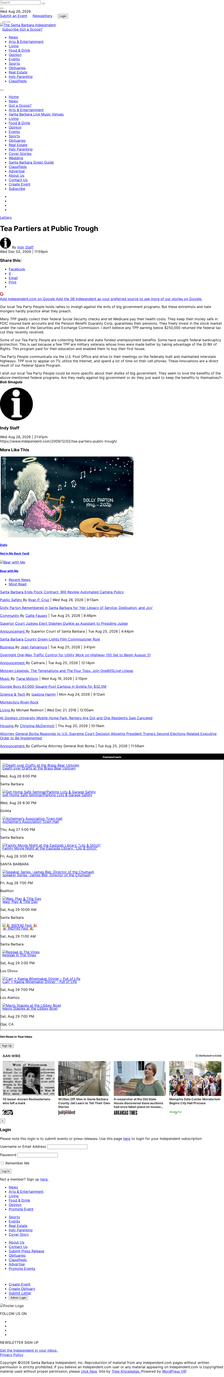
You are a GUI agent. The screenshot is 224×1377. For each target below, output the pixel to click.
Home (14, 96)
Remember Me (16, 1163)
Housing (7, 726)
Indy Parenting (21, 76)
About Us (16, 175)
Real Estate (18, 72)
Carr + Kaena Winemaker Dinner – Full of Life (39, 982)
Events (14, 59)
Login (63, 16)
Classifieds (18, 81)
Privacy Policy (11, 1355)
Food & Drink (19, 50)
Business (7, 647)
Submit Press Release (26, 1251)
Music (5, 678)
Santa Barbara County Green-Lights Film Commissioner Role (50, 639)
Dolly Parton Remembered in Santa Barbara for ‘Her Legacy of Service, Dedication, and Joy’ (76, 607)
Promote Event (21, 1209)
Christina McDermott (37, 726)
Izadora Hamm (44, 694)
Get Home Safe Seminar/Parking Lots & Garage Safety (47, 795)
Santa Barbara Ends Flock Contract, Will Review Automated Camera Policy (62, 592)
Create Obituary (22, 1288)
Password (8, 1155)
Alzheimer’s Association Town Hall (30, 821)
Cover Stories (20, 153)
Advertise (17, 171)
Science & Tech (13, 694)
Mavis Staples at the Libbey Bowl (30, 1008)
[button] (28, 1088)
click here (89, 1371)
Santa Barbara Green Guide (31, 162)
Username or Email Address (23, 1146)
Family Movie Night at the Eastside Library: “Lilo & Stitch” (49, 848)
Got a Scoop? (31, 29)
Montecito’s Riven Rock (19, 702)
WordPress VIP (174, 1371)
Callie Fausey (36, 615)
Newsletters (42, 16)
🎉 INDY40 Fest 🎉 (18, 928)
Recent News (19, 579)
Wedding (16, 158)
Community (10, 615)
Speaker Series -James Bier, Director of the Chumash (46, 875)
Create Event (19, 184)
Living (14, 46)
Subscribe (11, 29)
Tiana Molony (27, 678)
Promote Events (22, 1268)
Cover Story (19, 1234)
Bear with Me (9, 571)
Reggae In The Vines (19, 955)
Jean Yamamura (34, 647)
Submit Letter (20, 1293)
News (13, 37)
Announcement (13, 631)
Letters (6, 217)
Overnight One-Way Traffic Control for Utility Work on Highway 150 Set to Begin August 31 (75, 655)
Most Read (17, 584)
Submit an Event (13, 16)
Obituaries (17, 68)
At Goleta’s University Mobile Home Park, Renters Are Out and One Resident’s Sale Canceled (76, 718)
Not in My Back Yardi (14, 553)
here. (44, 1179)
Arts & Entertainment (26, 41)
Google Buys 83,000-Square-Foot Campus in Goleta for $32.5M (53, 686)
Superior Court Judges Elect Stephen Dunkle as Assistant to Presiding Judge (64, 623)
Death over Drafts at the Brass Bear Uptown (39, 768)
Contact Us (18, 180)
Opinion (15, 54)
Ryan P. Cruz (38, 600)
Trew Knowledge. (126, 1371)
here (126, 1138)
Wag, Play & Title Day (20, 901)
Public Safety (11, 600)
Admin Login (18, 1297)
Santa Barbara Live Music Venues (36, 114)
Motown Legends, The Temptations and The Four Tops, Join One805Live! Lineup (66, 670)
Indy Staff (25, 247)
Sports (14, 63)
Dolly (3, 545)
